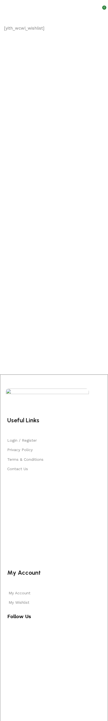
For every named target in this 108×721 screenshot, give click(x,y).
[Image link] (47, 399)
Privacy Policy (20, 449)
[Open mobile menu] (6, 6)
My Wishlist (19, 602)
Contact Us (17, 469)
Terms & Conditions (25, 459)
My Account (19, 593)
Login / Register (22, 440)
